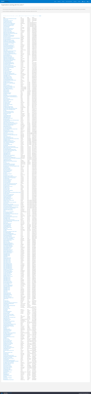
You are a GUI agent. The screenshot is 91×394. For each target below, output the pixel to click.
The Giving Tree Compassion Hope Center (10, 231)
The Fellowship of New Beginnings (8, 63)
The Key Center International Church (9, 360)
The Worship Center (6, 163)
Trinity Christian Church (7, 136)
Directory (75, 1)
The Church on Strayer (6, 168)
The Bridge (5, 337)
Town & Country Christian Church (8, 122)
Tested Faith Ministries (6, 167)
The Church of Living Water (7, 375)
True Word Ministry (6, 143)
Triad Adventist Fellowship (7, 329)
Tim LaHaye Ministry (6, 301)
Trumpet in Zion (5, 298)
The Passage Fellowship (7, 232)
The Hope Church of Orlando (7, 104)
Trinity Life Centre (6, 100)
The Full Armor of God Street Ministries (9, 207)
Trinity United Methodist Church (8, 137)
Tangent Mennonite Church (7, 160)
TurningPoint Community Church (8, 140)
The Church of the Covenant (7, 169)
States (40, 15)
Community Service (69, 1)
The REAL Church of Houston (7, 342)
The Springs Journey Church (7, 87)
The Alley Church (6, 354)
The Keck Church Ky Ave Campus (8, 314)
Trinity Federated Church (7, 323)
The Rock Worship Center (7, 341)
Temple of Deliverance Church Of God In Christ (10, 147)
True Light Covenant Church (7, 229)
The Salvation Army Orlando (7, 357)
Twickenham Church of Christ (7, 276)
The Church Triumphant (7, 224)
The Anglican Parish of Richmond (8, 362)
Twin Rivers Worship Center (7, 221)
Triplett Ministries (6, 374)
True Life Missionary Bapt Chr (8, 271)
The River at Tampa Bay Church (8, 99)
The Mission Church (6, 119)
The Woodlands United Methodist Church (9, 74)
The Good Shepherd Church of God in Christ (10, 128)
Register (84, 1)
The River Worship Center (7, 69)
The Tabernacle (5, 44)
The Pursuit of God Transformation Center (10, 150)
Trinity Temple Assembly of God (8, 297)
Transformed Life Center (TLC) (8, 20)
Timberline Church (6, 89)
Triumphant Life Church (7, 159)
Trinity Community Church (7, 170)
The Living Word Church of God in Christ (9, 66)
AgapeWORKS (10, 392)
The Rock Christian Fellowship (8, 190)
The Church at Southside (7, 101)
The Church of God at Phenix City (8, 28)
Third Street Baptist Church (7, 283)
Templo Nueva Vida (6, 318)
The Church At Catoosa (6, 37)
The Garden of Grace (6, 102)
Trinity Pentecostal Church (7, 296)
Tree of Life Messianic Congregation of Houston (10, 361)
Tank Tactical (5, 310)
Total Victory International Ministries (9, 46)
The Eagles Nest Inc (6, 345)
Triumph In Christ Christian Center (8, 200)
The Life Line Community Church (8, 65)
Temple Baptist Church (6, 34)
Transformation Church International (9, 164)
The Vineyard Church (6, 335)
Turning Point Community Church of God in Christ (11, 138)
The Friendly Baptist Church (7, 212)
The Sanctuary (5, 309)
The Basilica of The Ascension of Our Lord (9, 176)
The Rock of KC (5, 222)
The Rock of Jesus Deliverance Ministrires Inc (10, 302)
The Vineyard (5, 174)
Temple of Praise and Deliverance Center (9, 18)
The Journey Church (6, 129)
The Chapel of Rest (6, 178)
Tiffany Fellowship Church (7, 223)
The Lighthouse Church (7, 93)
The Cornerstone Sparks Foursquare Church (10, 216)
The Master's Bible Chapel (7, 227)
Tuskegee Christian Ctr (6, 275)
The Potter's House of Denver (8, 82)
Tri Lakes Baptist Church (7, 115)
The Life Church (5, 19)
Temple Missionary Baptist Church (8, 57)
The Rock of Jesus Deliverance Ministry (9, 42)
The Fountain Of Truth (6, 308)
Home (55, 1)
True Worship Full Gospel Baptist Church (9, 80)
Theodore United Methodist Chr (8, 251)
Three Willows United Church (7, 333)
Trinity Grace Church (6, 295)
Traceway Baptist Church (7, 225)
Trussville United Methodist (7, 272)
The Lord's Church (6, 307)
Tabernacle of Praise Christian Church (9, 146)
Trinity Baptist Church (6, 75)
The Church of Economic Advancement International (11, 38)
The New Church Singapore (7, 377)
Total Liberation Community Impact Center (9, 356)
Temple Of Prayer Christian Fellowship (9, 59)
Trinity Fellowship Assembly (7, 294)
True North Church (6, 201)
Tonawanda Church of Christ (7, 208)
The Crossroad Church (6, 365)
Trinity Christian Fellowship (7, 236)
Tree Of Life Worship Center (7, 144)
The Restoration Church (7, 113)
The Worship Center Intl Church (8, 204)
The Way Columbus (6, 193)
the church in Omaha (6, 339)
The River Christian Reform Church (8, 239)
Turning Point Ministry (6, 54)
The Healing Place (6, 359)
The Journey (5, 94)
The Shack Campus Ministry (7, 340)
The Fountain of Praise (6, 64)
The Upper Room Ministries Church (8, 73)
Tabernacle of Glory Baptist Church (8, 32)
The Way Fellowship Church (7, 235)
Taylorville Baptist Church (7, 247)
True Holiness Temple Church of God (9, 52)
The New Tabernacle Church (7, 282)
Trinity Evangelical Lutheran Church (8, 336)
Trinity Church (5, 97)
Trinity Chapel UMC (6, 316)
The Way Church (5, 300)
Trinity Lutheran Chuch (6, 259)
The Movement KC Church (7, 371)
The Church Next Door (6, 182)
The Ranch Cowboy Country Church (8, 315)
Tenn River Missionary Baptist (8, 249)
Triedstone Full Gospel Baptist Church (9, 109)
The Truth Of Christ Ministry (7, 71)
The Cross (4, 162)
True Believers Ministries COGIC (8, 51)
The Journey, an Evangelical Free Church (9, 234)
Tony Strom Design (6, 306)
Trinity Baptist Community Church (8, 303)
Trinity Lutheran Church (7, 199)
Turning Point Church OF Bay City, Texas (9, 324)
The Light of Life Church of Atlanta (8, 40)
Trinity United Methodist (7, 334)
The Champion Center (6, 218)
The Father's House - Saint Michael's (9, 155)
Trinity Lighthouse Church (7, 76)
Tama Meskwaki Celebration (7, 369)
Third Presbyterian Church (7, 252)
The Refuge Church (6, 373)
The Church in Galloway (7, 181)
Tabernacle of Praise (6, 242)
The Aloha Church (6, 105)
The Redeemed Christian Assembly (8, 41)
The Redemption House (7, 319)
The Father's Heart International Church (9, 184)
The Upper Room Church (7, 72)
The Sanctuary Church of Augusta (8, 43)
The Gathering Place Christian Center (9, 86)
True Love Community (6, 312)
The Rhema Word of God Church (8, 379)
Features (59, 1)
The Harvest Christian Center (7, 352)
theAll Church (5, 372)
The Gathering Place (6, 103)
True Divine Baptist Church (7, 270)
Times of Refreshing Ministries (8, 195)
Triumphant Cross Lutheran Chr (8, 269)
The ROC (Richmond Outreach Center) (9, 141)
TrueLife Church (5, 203)
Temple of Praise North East (7, 22)
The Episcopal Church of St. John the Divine (10, 161)
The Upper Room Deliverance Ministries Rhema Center (12, 192)
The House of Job (6, 338)
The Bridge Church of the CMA (8, 343)
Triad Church (5, 135)
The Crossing (5, 378)
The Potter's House (6, 68)
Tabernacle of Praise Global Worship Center (10, 33)
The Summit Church (6, 70)
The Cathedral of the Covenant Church (9, 177)
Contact (79, 1)
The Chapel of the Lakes (7, 61)
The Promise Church (6, 188)
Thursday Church (6, 327)
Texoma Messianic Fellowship (8, 60)
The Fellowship (5, 145)
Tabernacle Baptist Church (7, 55)
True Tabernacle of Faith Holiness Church (9, 53)
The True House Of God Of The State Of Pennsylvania (11, 158)
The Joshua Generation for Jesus (8, 358)
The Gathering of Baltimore (7, 127)
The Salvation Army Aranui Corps (8, 363)
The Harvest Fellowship (7, 39)
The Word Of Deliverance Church (8, 355)
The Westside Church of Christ (8, 130)
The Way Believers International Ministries (10, 95)
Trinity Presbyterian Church (7, 77)
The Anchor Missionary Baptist (8, 238)
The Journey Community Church (8, 133)
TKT (3, 299)
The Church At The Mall (6, 180)
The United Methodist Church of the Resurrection (11, 120)
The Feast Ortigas (6, 304)
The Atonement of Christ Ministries (8, 35)
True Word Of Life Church (7, 30)
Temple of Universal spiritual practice (9, 305)
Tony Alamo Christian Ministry (8, 285)
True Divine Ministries (6, 171)
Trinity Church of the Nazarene (8, 209)
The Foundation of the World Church (9, 237)
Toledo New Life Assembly (7, 366)
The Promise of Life (6, 189)
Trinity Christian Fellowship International (9, 50)
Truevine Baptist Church (7, 226)
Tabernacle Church (6, 241)
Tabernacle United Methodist (7, 243)
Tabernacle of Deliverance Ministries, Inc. (9, 124)
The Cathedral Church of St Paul (8, 111)
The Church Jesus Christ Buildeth (8, 211)
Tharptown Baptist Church (7, 250)
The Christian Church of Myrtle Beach (9, 23)
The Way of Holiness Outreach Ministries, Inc (10, 96)
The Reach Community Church (8, 29)
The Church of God (6, 27)
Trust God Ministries (6, 26)
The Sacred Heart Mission (7, 156)
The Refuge (5, 376)
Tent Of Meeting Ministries (7, 311)
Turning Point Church (6, 81)
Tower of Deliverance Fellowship (8, 142)
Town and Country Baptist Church (8, 112)
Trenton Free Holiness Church (8, 48)
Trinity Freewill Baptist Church (8, 198)
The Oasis (4, 110)
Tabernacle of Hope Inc (7, 364)
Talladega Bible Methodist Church (8, 244)
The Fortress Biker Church (7, 126)
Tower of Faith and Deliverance (8, 88)
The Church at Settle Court (7, 151)
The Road (4, 84)
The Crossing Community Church (8, 62)
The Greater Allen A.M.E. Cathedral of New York (10, 213)
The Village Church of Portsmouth (8, 326)
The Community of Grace (7, 148)
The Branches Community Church (8, 36)
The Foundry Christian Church (8, 118)
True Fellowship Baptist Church (8, 79)
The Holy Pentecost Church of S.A (8, 350)
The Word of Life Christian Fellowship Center (10, 134)
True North (5, 230)
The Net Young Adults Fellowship (8, 67)
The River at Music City (6, 152)
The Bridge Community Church (8, 106)
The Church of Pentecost (7, 322)
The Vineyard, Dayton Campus (8, 175)
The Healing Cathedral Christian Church (9, 149)
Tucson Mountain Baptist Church (8, 233)
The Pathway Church (6, 320)
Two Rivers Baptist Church (7, 346)
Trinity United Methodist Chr (7, 264)
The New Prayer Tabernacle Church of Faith (10, 108)
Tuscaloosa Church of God (7, 31)
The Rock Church (6, 353)
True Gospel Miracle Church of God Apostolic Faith (11, 220)
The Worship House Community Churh (9, 317)
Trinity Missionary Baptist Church (8, 25)
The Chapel (5, 114)
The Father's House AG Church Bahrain (9, 332)
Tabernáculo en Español (7, 344)
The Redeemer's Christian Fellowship (9, 83)
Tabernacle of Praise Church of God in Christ (10, 123)
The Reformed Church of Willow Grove (9, 157)
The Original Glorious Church (7, 186)
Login (88, 1)
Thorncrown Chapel (6, 284)
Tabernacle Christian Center (7, 56)
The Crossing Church (6, 98)
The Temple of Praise (6, 191)
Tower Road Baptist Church (7, 215)
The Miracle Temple (6, 313)
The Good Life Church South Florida (8, 321)
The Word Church (6, 166)
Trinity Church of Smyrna (7, 92)
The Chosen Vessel (6, 331)
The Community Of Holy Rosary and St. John (10, 183)
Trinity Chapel (5, 49)
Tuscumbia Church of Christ (7, 274)
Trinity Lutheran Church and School (8, 219)
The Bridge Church (6, 91)
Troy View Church (6, 349)
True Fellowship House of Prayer (8, 131)
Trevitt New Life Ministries (7, 196)
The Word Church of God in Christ (8, 194)
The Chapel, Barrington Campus (8, 107)
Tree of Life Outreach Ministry (8, 47)
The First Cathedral (6, 90)
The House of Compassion (7, 173)
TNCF (4, 351)
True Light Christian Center (7, 21)
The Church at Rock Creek (7, 281)
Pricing (63, 1)
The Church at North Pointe (7, 179)
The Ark (4, 210)
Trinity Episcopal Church (7, 116)
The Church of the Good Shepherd (8, 24)
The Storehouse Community (7, 367)
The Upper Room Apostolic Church (8, 347)
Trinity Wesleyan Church (7, 330)
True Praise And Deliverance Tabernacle (9, 202)
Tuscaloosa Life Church (7, 273)
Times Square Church (6, 214)
